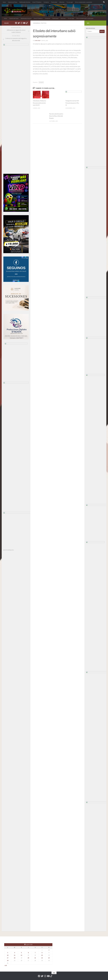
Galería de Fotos (12, 2)
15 (42, 955)
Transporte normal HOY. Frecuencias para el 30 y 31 (72, 103)
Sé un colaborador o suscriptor (83, 2)
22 (42, 958)
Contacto (46, 2)
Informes (61, 2)
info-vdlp (37, 40)
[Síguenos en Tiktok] (27, 23)
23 (49, 958)
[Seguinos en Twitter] (19, 23)
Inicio (4, 2)
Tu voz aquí (70, 2)
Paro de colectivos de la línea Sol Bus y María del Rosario (56, 116)
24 (7, 960)
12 (21, 955)
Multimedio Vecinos (24, 2)
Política (43, 23)
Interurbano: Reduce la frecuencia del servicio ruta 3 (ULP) (39, 103)
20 (28, 958)
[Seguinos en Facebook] (16, 23)
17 (7, 958)
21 (35, 958)
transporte (41, 82)
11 (14, 955)
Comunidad (36, 23)
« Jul (5, 965)
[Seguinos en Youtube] (24, 23)
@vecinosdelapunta (8, 550)
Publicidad (54, 2)
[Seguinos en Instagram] (21, 23)
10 (7, 955)
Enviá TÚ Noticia (37, 2)
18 (14, 958)
